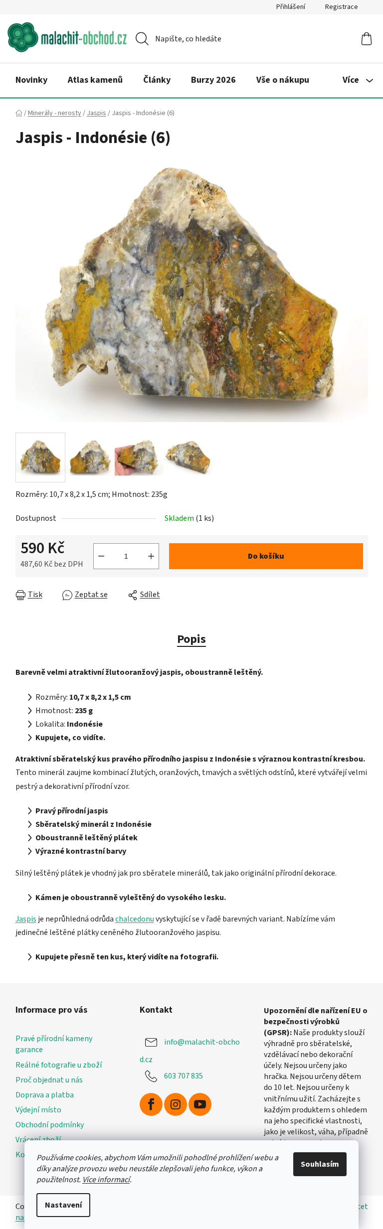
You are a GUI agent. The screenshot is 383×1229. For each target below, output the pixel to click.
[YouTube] (200, 1104)
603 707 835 (183, 1076)
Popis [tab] (191, 639)
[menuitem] (31, 80)
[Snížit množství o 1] (101, 556)
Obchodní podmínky (49, 1124)
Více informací (106, 1179)
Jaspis (25, 919)
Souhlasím (320, 1164)
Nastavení (63, 1205)
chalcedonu (134, 919)
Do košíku (266, 556)
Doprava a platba (44, 1094)
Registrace (341, 7)
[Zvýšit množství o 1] (151, 556)
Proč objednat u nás (49, 1080)
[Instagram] (175, 1104)
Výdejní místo (38, 1109)
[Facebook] (151, 1104)
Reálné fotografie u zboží (58, 1065)
